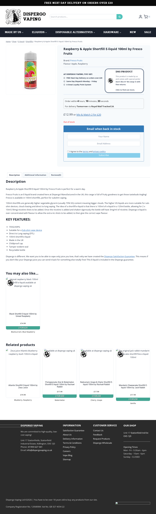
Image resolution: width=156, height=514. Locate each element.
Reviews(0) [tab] (56, 175)
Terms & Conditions (72, 442)
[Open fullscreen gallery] (52, 91)
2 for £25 (23, 328)
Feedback (97, 434)
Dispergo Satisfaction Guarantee (119, 256)
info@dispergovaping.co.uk (39, 450)
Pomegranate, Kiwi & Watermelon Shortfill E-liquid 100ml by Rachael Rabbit (59, 384)
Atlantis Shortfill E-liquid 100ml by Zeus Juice (23, 386)
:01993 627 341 (35, 446)
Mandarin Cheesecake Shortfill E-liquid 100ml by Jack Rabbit (133, 386)
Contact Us (98, 430)
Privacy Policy (69, 447)
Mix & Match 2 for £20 (88, 114)
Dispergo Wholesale (102, 442)
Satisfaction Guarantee (73, 430)
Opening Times (130, 447)
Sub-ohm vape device (32, 230)
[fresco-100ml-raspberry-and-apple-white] (30, 70)
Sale (147, 32)
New (133, 32)
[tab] (30, 90)
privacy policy (99, 151)
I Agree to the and (87, 151)
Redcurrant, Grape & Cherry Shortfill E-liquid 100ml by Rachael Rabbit (96, 383)
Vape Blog (67, 455)
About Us (67, 434)
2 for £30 (59, 396)
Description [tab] (14, 175)
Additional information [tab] (35, 175)
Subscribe (104, 155)
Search (120, 16)
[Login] (140, 16)
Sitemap (67, 459)
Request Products (101, 438)
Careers (66, 451)
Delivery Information (73, 438)
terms (85, 151)
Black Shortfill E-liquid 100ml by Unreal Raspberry (23, 315)
